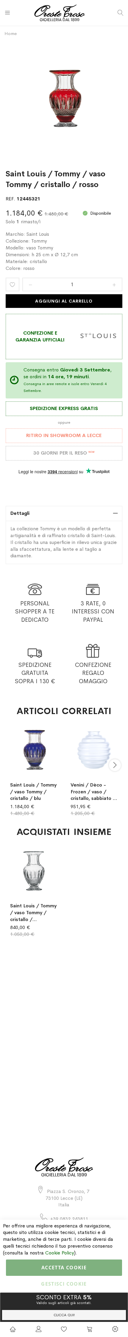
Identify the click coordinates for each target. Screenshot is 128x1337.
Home (10, 33)
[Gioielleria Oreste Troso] (64, 13)
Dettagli (19, 513)
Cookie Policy (59, 1253)
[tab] (64, 513)
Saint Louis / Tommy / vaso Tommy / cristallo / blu (33, 792)
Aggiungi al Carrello (64, 301)
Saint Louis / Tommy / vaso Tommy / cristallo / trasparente (33, 913)
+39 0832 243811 (69, 1219)
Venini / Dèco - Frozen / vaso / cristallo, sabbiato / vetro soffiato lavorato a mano (93, 792)
